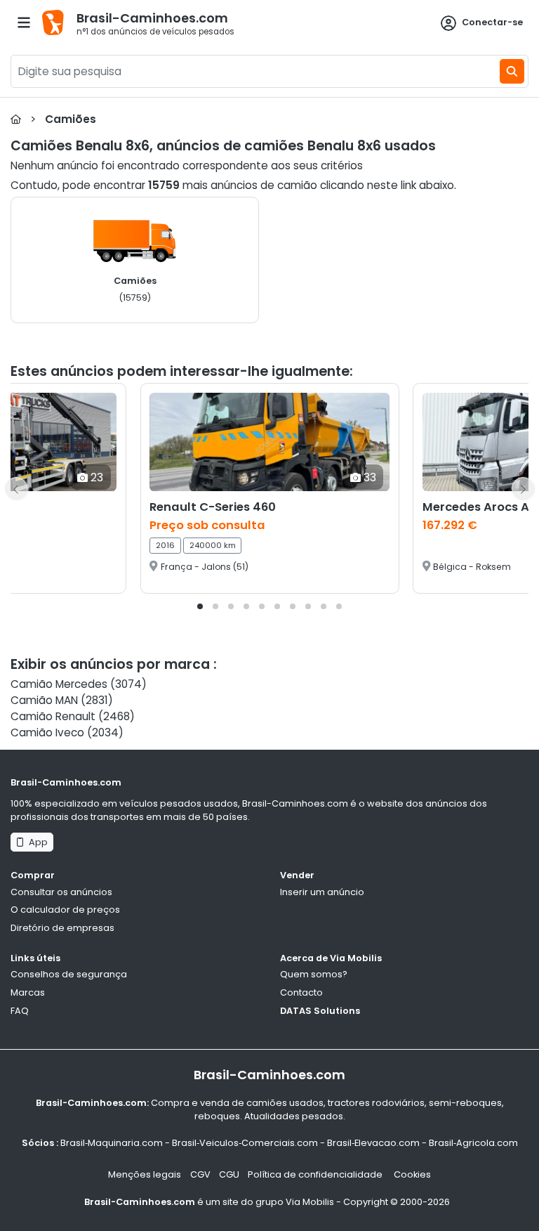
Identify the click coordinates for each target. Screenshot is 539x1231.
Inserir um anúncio (322, 892)
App (36, 842)
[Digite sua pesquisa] (512, 71)
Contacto (301, 992)
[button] (200, 606)
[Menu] (24, 22)
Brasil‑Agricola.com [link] (473, 1143)
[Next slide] (523, 488)
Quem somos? (313, 974)
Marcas (28, 992)
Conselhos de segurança (69, 974)
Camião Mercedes (59, 684)
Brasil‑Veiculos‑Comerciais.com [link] (245, 1143)
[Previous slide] (16, 488)
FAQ (20, 1011)
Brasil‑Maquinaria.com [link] (111, 1143)
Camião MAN (44, 700)
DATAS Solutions (320, 1011)
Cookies (412, 1174)
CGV (200, 1174)
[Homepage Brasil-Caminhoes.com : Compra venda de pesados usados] (16, 119)
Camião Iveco (47, 732)
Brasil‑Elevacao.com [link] (373, 1143)
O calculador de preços (65, 910)
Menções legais (144, 1174)
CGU (229, 1174)
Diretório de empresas (62, 928)
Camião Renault (53, 716)
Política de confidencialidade (316, 1174)
